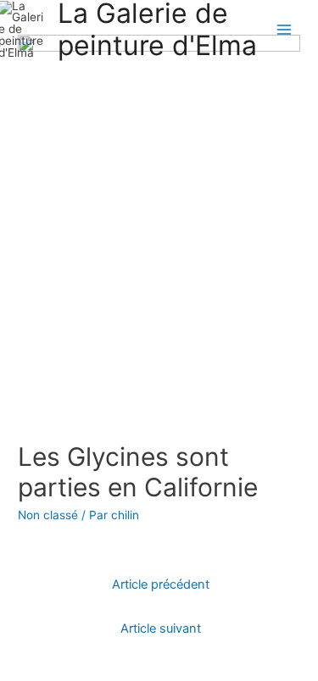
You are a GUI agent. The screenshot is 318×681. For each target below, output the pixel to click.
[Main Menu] (284, 29)
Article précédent (160, 584)
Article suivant (160, 628)
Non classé (48, 515)
